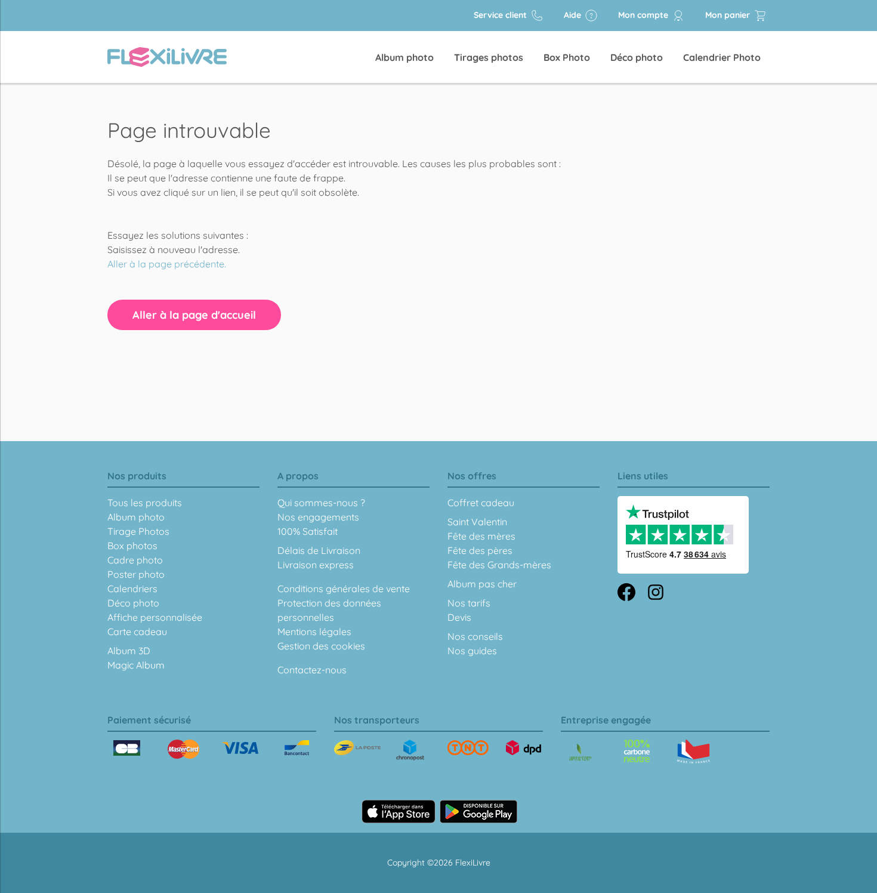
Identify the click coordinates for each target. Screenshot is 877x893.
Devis (459, 617)
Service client (501, 15)
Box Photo (567, 57)
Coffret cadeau (480, 503)
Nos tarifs (468, 603)
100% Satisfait (307, 531)
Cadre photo (135, 560)
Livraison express (315, 565)
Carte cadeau (137, 632)
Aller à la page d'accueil (194, 315)
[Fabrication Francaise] (637, 751)
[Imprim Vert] (580, 753)
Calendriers (132, 589)
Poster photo (136, 574)
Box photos (132, 546)
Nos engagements (318, 517)
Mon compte (644, 15)
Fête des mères (481, 536)
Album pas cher (482, 584)
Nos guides (472, 651)
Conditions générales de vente (343, 589)
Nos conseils (475, 636)
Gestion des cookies (321, 646)
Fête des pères (479, 550)
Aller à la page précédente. (166, 264)
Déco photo (636, 57)
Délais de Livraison (318, 550)
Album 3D (128, 651)
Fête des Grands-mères (499, 565)
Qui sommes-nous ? (321, 503)
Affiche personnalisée (154, 617)
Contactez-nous (312, 670)
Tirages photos (488, 57)
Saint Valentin (477, 522)
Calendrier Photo (722, 57)
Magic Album (136, 665)
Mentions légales (314, 632)
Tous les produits (144, 503)
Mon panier (728, 15)
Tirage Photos (138, 531)
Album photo (404, 57)
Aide (573, 15)
